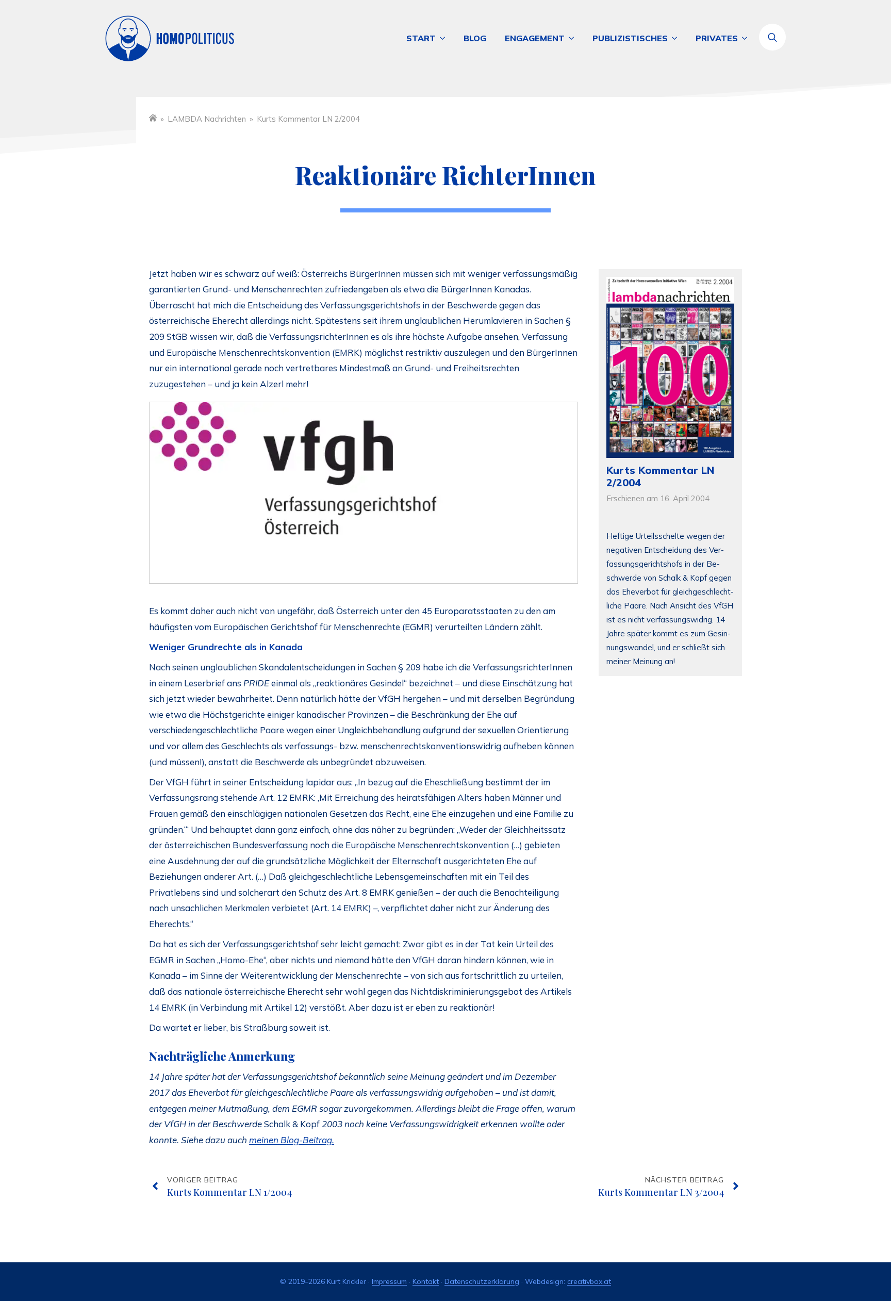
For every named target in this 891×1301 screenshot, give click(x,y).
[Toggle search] (772, 37)
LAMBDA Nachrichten (207, 119)
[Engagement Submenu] (574, 38)
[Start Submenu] (445, 38)
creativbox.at (589, 1281)
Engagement (535, 38)
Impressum (389, 1281)
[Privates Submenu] (747, 38)
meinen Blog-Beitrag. (291, 1139)
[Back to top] (844, 1254)
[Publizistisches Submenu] (677, 38)
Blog (475, 38)
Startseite (153, 118)
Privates (717, 38)
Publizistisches (630, 38)
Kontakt (425, 1281)
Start (421, 38)
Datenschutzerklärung (481, 1281)
